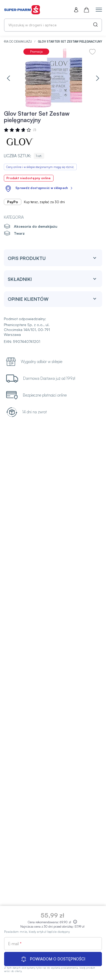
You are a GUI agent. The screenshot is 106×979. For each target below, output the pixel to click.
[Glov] (19, 142)
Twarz (19, 233)
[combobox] (53, 25)
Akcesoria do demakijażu (35, 226)
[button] (8, 78)
